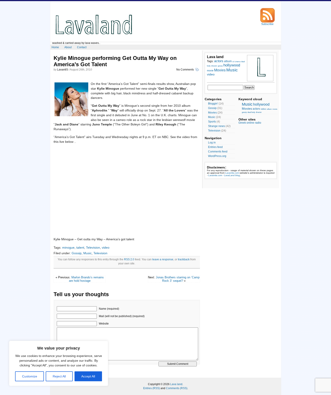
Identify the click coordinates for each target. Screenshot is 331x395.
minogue (68, 247)
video (105, 247)
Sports (212, 121)
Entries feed (215, 147)
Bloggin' (213, 103)
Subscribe (267, 24)
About (68, 47)
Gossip (77, 253)
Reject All (59, 376)
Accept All (88, 376)
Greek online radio (249, 122)
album (228, 61)
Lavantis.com (232, 173)
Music (87, 253)
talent (80, 247)
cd (233, 62)
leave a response (162, 259)
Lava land (176, 384)
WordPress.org (217, 156)
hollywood (231, 65)
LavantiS (62, 69)
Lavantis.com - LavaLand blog (224, 175)
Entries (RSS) (151, 388)
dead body (251, 112)
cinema (237, 62)
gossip (220, 66)
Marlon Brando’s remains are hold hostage (86, 279)
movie (210, 70)
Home (55, 47)
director (214, 66)
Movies (220, 70)
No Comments (185, 69)
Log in (212, 142)
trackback (184, 259)
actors (218, 61)
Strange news (216, 126)
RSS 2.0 (129, 259)
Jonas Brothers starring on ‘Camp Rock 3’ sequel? (178, 279)
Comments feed (217, 151)
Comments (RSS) (176, 388)
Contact (81, 47)
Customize (29, 376)
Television (93, 247)
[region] (58, 363)
